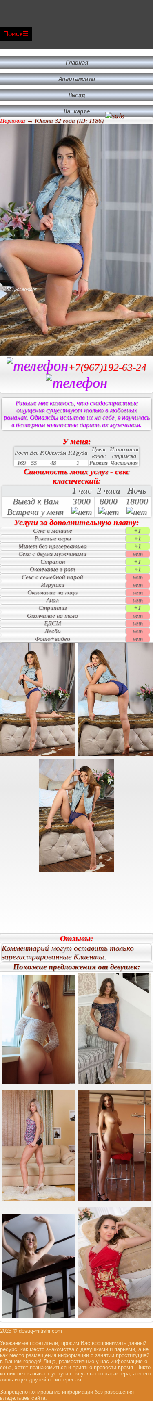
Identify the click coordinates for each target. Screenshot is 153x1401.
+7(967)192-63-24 (107, 367)
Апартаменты (77, 79)
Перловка (12, 120)
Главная (76, 62)
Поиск (12, 34)
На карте (77, 111)
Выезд (77, 95)
